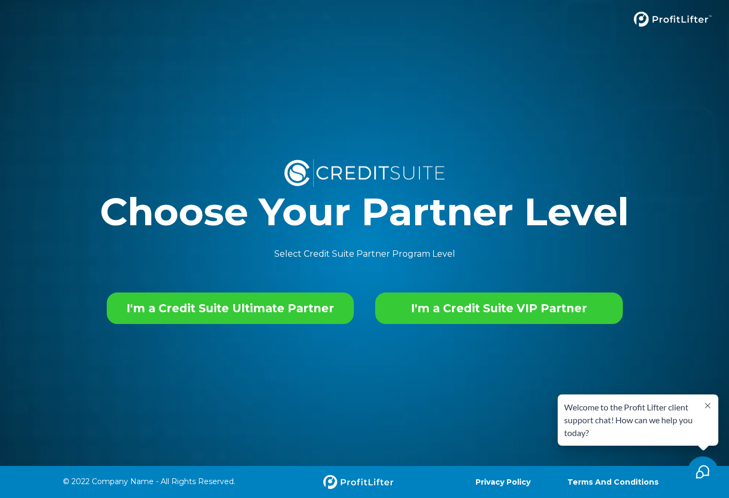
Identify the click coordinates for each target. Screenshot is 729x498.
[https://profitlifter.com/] (364, 19)
